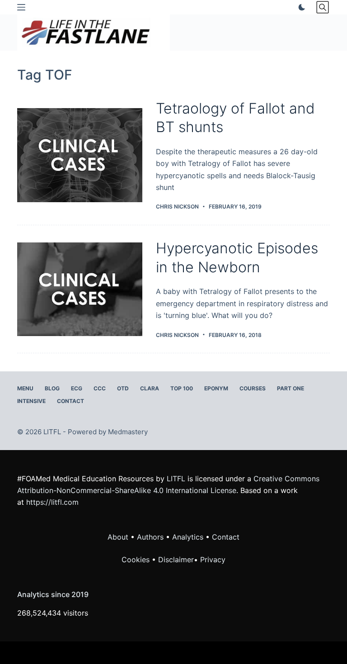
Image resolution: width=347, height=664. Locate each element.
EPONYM (216, 388)
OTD (123, 388)
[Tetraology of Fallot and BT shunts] (79, 155)
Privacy (212, 559)
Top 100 (181, 388)
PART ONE (290, 388)
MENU (25, 388)
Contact (70, 401)
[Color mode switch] (300, 7)
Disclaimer (176, 559)
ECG (76, 388)
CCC (100, 388)
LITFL (176, 478)
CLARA (149, 388)
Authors (150, 536)
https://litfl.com (52, 502)
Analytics (187, 536)
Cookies (137, 559)
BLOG (52, 388)
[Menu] (21, 7)
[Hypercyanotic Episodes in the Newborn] (79, 289)
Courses (252, 388)
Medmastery (128, 431)
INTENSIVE (31, 401)
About (118, 536)
